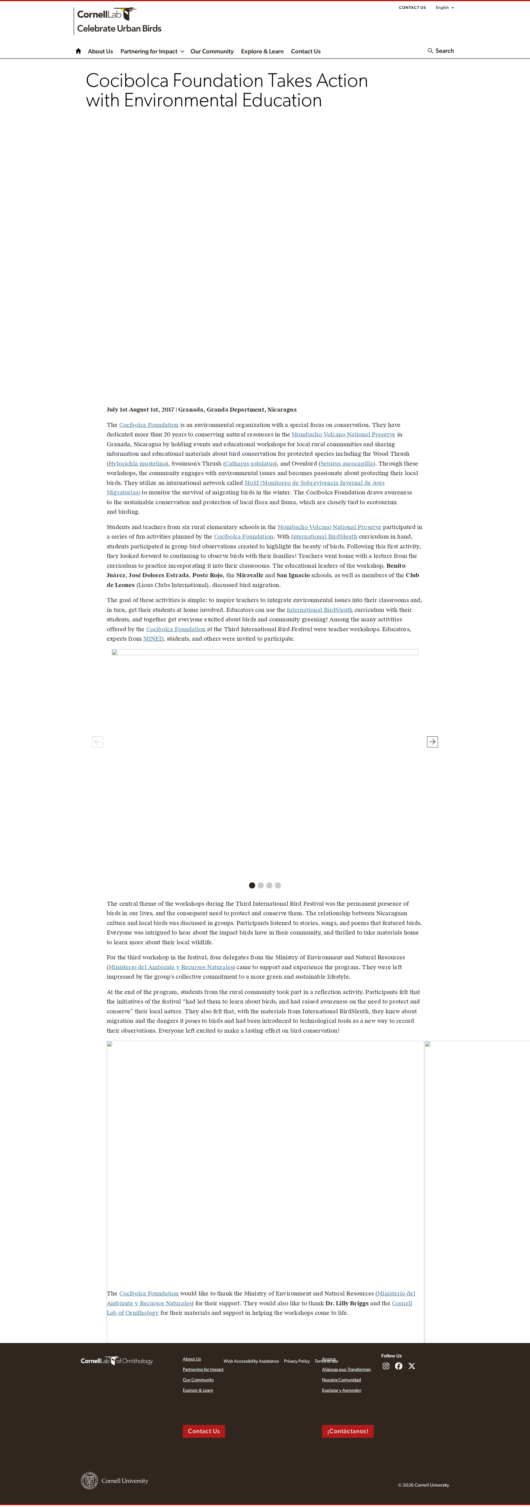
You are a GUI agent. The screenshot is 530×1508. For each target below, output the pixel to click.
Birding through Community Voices (78, 51)
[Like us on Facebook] (398, 1366)
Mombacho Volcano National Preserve (343, 434)
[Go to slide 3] (269, 885)
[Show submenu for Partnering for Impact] (182, 51)
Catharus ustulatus (250, 463)
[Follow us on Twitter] (411, 1366)
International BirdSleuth (324, 536)
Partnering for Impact (149, 51)
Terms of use (326, 1361)
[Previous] (97, 741)
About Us (100, 51)
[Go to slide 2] (260, 885)
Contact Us (412, 8)
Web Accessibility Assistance (251, 1361)
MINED (153, 638)
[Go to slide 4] (278, 885)
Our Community (212, 51)
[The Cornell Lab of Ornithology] (117, 1360)
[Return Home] (117, 21)
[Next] (432, 741)
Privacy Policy (297, 1361)
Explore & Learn (262, 51)
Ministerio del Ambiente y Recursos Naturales (171, 967)
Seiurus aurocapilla (347, 463)
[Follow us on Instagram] (385, 1366)
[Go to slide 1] (252, 885)
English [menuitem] (442, 8)
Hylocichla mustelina (137, 463)
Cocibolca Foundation (149, 424)
